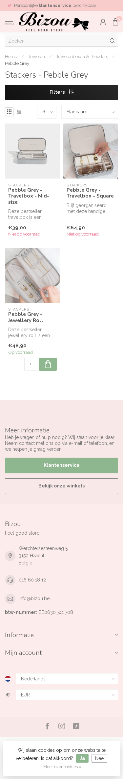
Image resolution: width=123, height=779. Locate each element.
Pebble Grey (17, 63)
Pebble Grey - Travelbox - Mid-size (28, 196)
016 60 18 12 (32, 579)
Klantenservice (62, 465)
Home (11, 56)
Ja (82, 758)
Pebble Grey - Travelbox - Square (90, 193)
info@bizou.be (34, 598)
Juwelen (36, 56)
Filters (58, 92)
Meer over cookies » (62, 766)
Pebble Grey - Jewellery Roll (25, 317)
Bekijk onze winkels (61, 485)
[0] (115, 21)
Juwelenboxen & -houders (82, 56)
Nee (99, 758)
